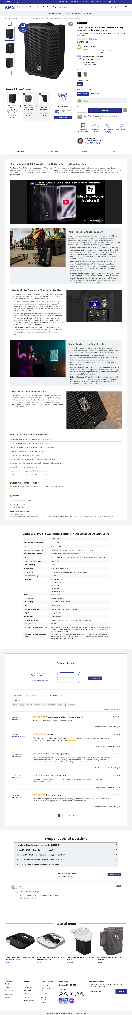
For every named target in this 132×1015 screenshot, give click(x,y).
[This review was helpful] (114, 727)
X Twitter (82, 994)
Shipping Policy (9, 994)
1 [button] (58, 815)
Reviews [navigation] (85, 151)
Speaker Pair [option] (95, 94)
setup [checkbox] (59, 705)
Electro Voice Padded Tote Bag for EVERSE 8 (28, 108)
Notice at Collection (44, 998)
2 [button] (62, 815)
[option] (79, 74)
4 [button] (69, 815)
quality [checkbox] (22, 705)
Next (124, 942)
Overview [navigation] (20, 151)
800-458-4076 (71, 985)
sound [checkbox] (15, 705)
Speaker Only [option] (82, 94)
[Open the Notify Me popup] (79, 117)
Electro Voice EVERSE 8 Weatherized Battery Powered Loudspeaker (12, 109)
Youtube (61, 994)
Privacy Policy (45, 985)
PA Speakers (23, 19)
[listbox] (102, 74)
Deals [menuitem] (39, 7)
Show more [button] (71, 705)
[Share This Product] (70, 24)
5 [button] (73, 815)
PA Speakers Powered (35, 19)
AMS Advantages (28, 986)
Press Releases (29, 1001)
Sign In (120, 7)
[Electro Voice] (15, 499)
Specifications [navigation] (53, 151)
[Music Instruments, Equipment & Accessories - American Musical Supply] (9, 7)
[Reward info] (110, 50)
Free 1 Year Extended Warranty (118, 2)
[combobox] (85, 7)
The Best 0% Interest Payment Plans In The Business (95, 2)
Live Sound (14, 19)
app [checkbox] (65, 705)
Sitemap (26, 997)
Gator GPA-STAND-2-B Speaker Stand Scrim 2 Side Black (109, 958)
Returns (7, 998)
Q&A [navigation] (113, 151)
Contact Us (8, 987)
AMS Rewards (28, 994)
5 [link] (86, 39)
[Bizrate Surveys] (65, 1002)
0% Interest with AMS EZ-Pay (93, 56)
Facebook (71, 994)
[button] (126, 7)
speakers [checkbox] (37, 705)
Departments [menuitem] (22, 7)
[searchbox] (19, 695)
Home (6, 19)
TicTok (77, 994)
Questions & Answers (66, 873)
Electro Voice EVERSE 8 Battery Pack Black (44, 108)
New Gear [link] (47, 7)
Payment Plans (29, 990)
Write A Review (95, 678)
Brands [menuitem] (32, 7)
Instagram (66, 994)
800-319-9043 (92, 143)
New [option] (79, 84)
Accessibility (44, 994)
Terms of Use (45, 1002)
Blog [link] (54, 7)
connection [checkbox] (51, 705)
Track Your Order (10, 991)
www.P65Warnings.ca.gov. (53, 486)
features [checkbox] (29, 705)
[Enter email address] (104, 991)
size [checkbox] (44, 705)
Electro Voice (82, 23)
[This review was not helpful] (117, 727)
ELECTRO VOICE (27, 501)
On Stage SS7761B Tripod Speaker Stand (80, 958)
